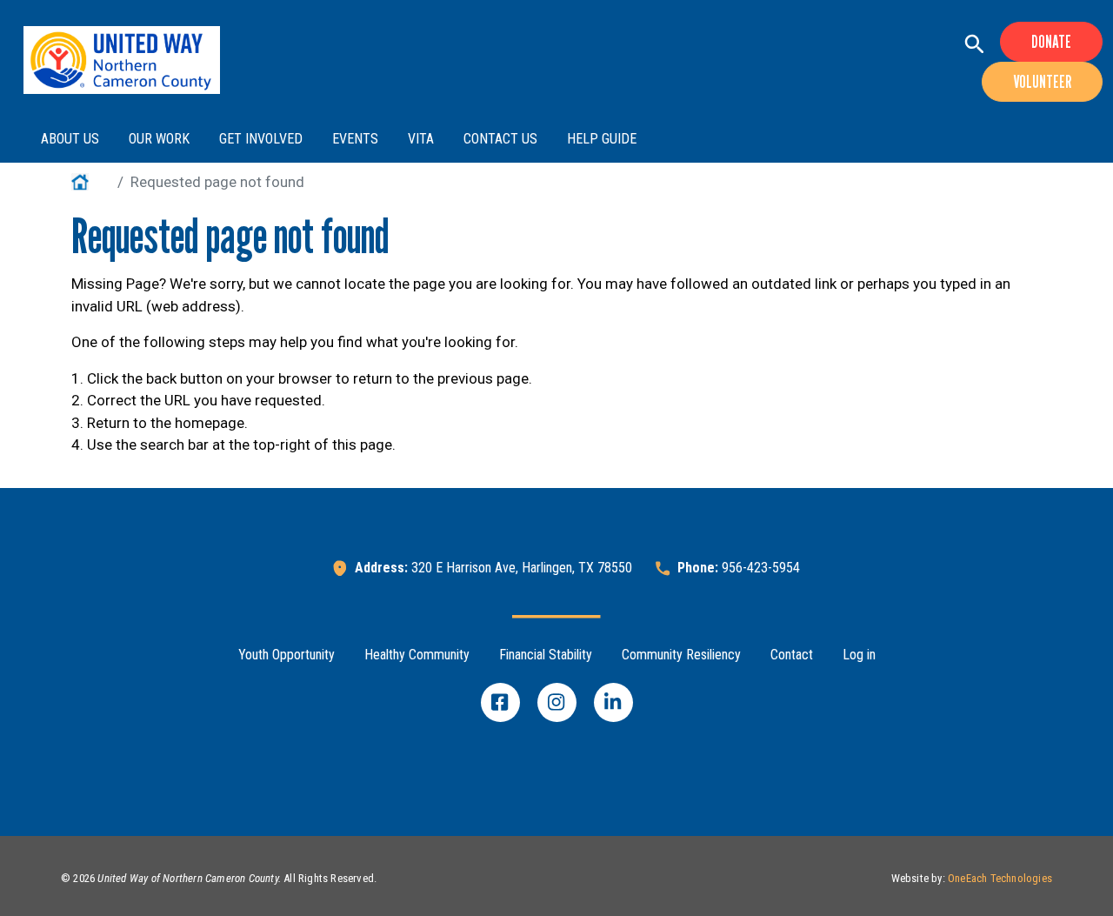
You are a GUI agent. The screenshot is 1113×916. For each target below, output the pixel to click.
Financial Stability (545, 654)
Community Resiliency (681, 654)
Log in (859, 654)
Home (90, 182)
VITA (421, 138)
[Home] (121, 60)
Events (355, 138)
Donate (1051, 41)
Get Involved (261, 138)
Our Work (159, 138)
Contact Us (500, 138)
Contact (791, 654)
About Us (70, 138)
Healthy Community (417, 654)
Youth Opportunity (286, 654)
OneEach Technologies (1000, 878)
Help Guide (601, 138)
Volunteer (1042, 81)
